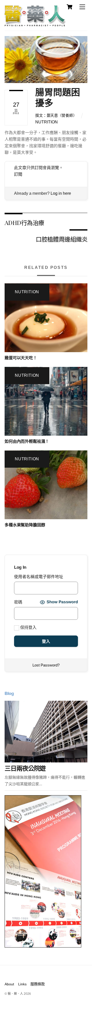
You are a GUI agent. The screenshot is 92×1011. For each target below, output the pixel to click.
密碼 (18, 602)
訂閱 (18, 174)
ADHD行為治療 (24, 222)
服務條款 (37, 984)
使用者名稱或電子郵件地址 (38, 577)
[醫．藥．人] (35, 24)
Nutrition (46, 122)
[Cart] (69, 7)
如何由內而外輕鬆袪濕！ (27, 441)
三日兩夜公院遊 (25, 768)
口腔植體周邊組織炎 (61, 239)
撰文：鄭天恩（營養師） (56, 115)
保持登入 (28, 627)
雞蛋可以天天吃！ (21, 358)
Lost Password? (46, 665)
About (9, 984)
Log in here (61, 193)
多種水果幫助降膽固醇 (25, 525)
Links (22, 984)
